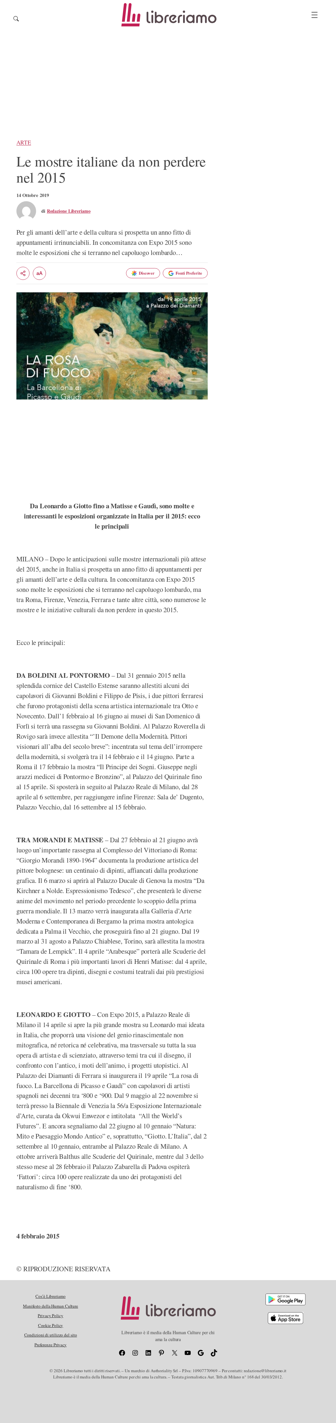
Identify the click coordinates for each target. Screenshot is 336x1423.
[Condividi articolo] (23, 273)
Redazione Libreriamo (69, 210)
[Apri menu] (314, 15)
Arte (23, 142)
